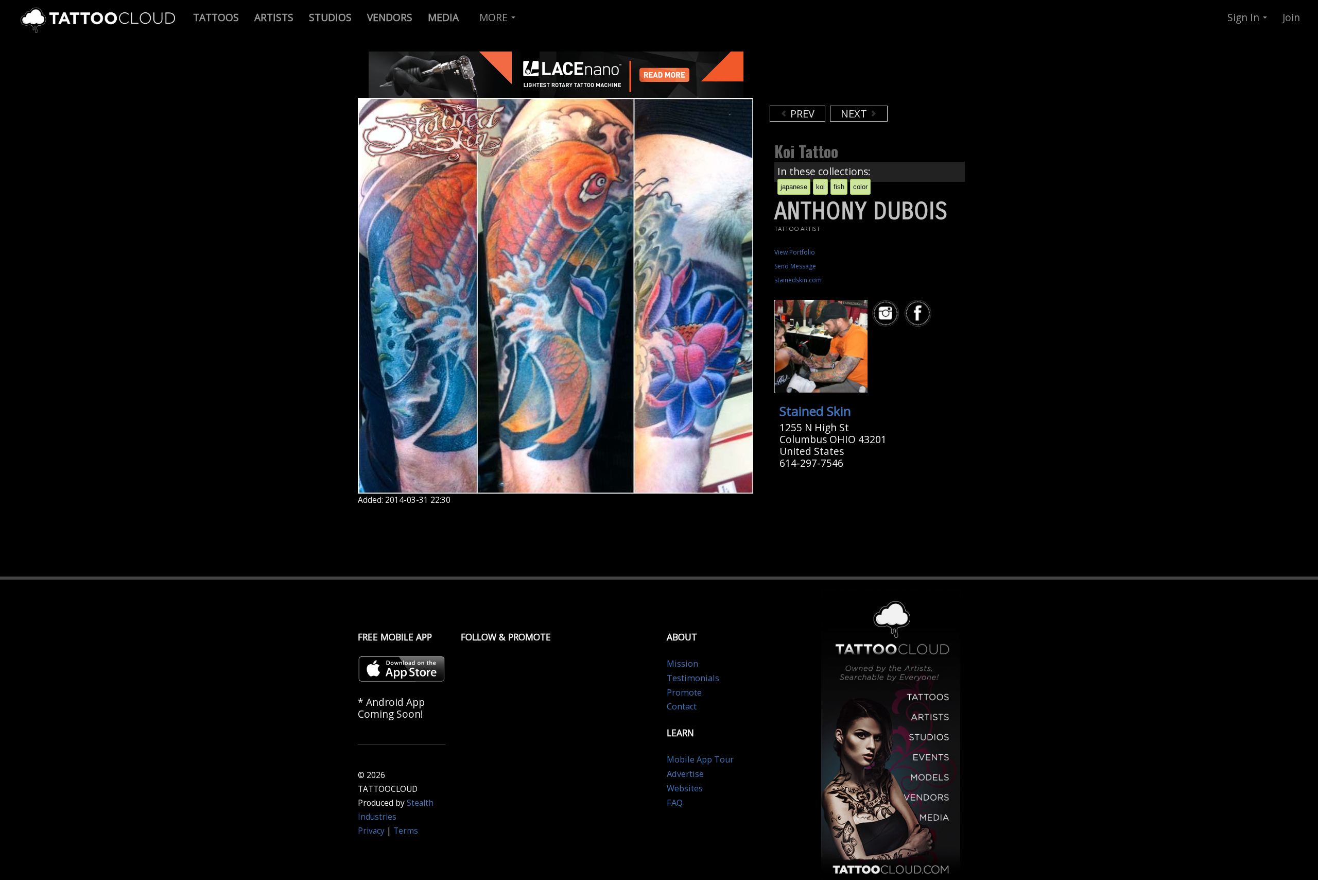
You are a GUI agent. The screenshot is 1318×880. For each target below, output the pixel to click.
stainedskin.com (798, 280)
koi (820, 187)
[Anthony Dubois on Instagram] (887, 313)
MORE (494, 17)
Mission (682, 663)
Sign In (1244, 17)
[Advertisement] (852, 77)
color (860, 187)
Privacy (371, 830)
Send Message (795, 266)
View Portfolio (794, 252)
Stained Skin (815, 410)
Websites (685, 788)
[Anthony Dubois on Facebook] (919, 313)
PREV (801, 114)
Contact (682, 706)
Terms (405, 830)
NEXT (855, 114)
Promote (684, 692)
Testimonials (693, 678)
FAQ (675, 802)
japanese (794, 187)
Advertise (685, 774)
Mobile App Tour (700, 759)
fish (839, 187)
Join (1291, 17)
